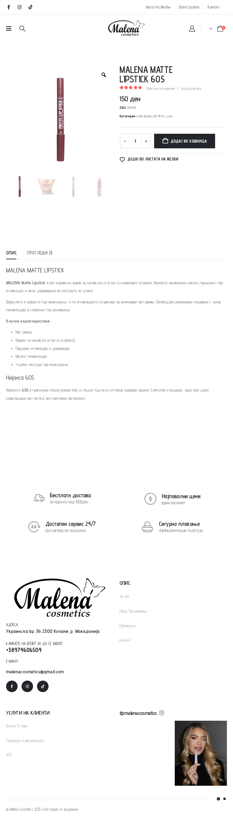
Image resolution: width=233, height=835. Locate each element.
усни (169, 116)
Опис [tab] (11, 253)
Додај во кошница (189, 141)
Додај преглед (191, 88)
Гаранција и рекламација (25, 740)
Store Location (188, 7)
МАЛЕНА (159, 116)
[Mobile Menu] (9, 28)
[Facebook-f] (12, 686)
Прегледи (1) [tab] (39, 253)
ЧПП (9, 755)
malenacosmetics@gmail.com (35, 672)
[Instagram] (19, 7)
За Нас (125, 596)
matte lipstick (144, 116)
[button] (22, 28)
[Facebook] (8, 7)
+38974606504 (24, 650)
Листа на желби (157, 7)
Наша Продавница (133, 611)
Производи (127, 625)
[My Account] (192, 28)
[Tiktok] (30, 7)
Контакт (214, 7)
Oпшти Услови (16, 725)
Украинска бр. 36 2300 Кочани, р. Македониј (51, 631)
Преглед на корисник (160, 88)
